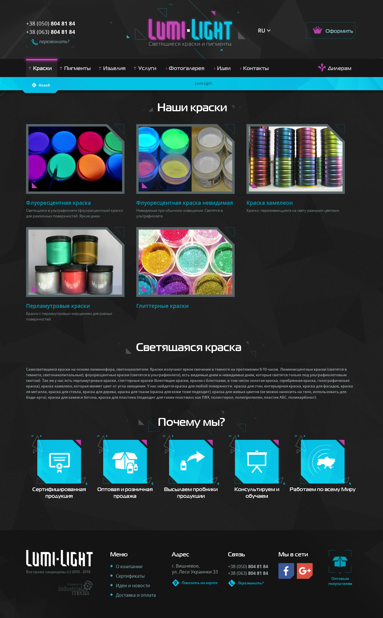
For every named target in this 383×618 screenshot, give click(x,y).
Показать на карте (200, 582)
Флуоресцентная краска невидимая (184, 202)
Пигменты (77, 68)
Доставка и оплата (136, 595)
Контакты (256, 68)
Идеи (223, 68)
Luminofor (190, 29)
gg (305, 571)
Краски (42, 68)
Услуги (147, 68)
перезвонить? (54, 41)
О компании (129, 566)
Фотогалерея (186, 68)
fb (286, 571)
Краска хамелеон (269, 202)
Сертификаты (130, 576)
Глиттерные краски (162, 306)
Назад (44, 85)
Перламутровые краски (58, 306)
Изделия (114, 68)
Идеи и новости (133, 585)
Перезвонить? (251, 583)
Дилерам (339, 68)
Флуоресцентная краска (58, 202)
